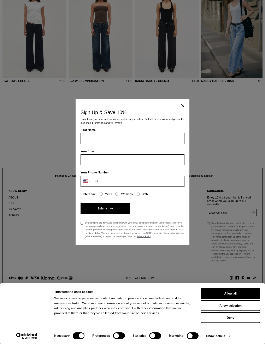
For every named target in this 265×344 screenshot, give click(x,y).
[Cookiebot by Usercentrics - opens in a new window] (27, 336)
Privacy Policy (144, 236)
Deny (230, 317)
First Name (88, 129)
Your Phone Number (95, 172)
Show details (215, 336)
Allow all (230, 293)
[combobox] (87, 181)
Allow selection (230, 305)
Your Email (88, 151)
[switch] (119, 335)
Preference (88, 194)
